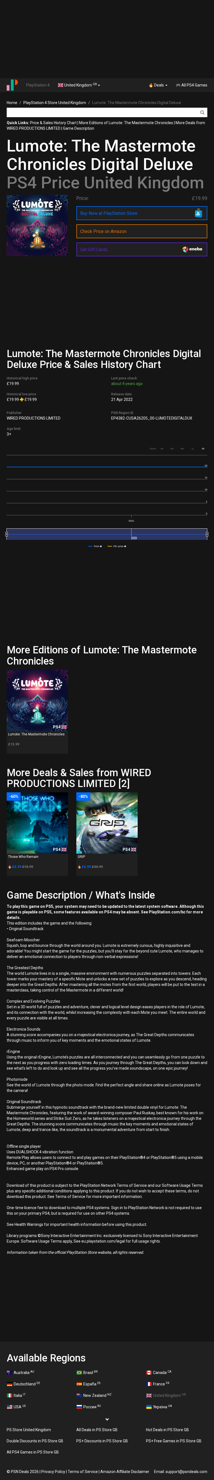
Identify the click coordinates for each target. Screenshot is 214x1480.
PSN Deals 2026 (25, 1471)
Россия (92, 1406)
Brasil (90, 1372)
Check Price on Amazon (103, 231)
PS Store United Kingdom (29, 1430)
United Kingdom (80, 84)
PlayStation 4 (38, 85)
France (161, 1383)
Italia (20, 1395)
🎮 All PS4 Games (191, 85)
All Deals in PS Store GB (97, 1430)
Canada (162, 1372)
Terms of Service (83, 1471)
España (91, 1383)
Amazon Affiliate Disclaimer (124, 1471)
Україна (162, 1406)
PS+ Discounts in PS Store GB (102, 1441)
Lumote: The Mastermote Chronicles (36, 734)
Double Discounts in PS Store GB (35, 1441)
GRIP (81, 857)
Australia (24, 1372)
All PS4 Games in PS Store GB (33, 1452)
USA (20, 1406)
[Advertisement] (107, 39)
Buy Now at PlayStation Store (108, 213)
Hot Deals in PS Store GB (167, 1430)
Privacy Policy (53, 1471)
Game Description (78, 128)
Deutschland (27, 1383)
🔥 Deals (157, 85)
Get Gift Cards (94, 249)
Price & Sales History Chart (53, 123)
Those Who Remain (23, 857)
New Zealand (97, 1395)
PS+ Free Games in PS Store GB (173, 1441)
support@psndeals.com (186, 1471)
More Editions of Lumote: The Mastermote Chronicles (126, 123)
